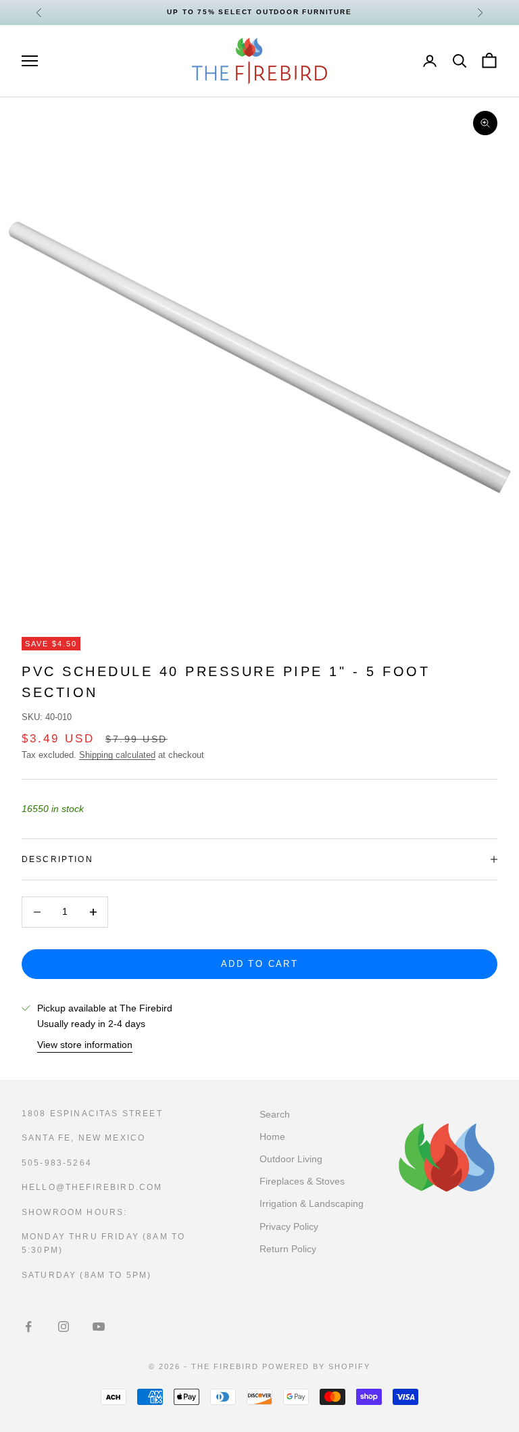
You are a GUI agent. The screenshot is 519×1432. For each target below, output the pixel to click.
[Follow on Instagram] (63, 1326)
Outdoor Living (291, 1158)
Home (272, 1136)
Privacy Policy (289, 1226)
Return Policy (288, 1248)
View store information (84, 1044)
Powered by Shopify (316, 1366)
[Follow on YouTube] (98, 1326)
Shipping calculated (117, 755)
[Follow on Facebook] (28, 1326)
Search (275, 1114)
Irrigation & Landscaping (312, 1203)
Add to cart (259, 964)
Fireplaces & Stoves (302, 1181)
